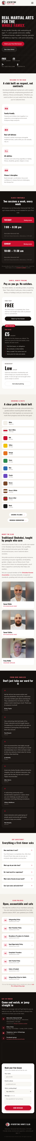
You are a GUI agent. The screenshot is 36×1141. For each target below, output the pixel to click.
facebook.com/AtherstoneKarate (15, 1039)
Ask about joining (18, 384)
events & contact (21, 268)
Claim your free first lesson (13, 44)
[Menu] (32, 2)
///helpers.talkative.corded (20, 1023)
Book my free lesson (18, 319)
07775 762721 (10, 1034)
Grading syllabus (18, 515)
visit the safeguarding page (22, 985)
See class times (9, 49)
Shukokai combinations (18, 520)
